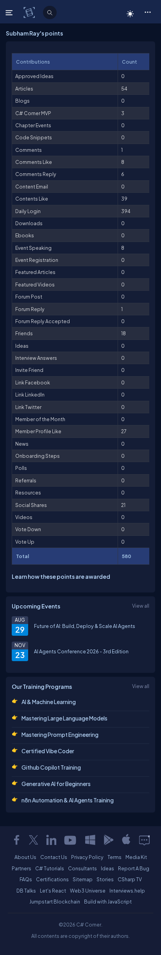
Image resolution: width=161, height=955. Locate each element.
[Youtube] (70, 840)
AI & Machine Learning (48, 701)
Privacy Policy (87, 857)
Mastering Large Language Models (64, 718)
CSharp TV (130, 879)
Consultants (82, 868)
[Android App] (108, 840)
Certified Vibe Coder (47, 750)
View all (140, 606)
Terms (114, 857)
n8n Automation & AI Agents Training (67, 800)
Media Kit (136, 857)
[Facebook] (16, 840)
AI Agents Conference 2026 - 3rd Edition (81, 651)
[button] (147, 12)
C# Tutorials (49, 868)
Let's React (53, 890)
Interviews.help (127, 890)
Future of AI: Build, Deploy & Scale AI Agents (84, 626)
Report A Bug (133, 868)
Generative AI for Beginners (56, 783)
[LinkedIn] (51, 840)
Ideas (107, 868)
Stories (105, 879)
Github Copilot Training (51, 767)
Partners (21, 868)
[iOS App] (126, 840)
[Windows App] (90, 840)
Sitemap (83, 879)
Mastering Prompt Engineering (59, 734)
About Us (25, 857)
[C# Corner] (30, 12)
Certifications (52, 879)
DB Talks (26, 890)
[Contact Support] (144, 840)
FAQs (26, 879)
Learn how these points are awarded (61, 576)
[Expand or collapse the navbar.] (10, 12)
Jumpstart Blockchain (54, 901)
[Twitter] (33, 840)
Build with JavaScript (108, 901)
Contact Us (53, 857)
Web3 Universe (88, 890)
